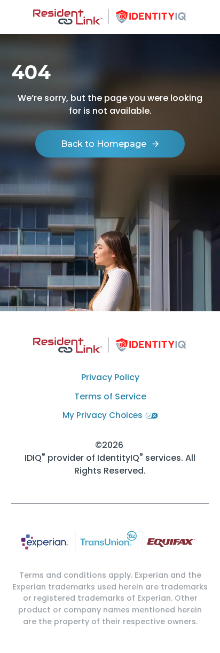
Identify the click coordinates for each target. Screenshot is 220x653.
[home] (110, 17)
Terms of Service (110, 396)
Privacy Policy (110, 377)
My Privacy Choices (102, 415)
